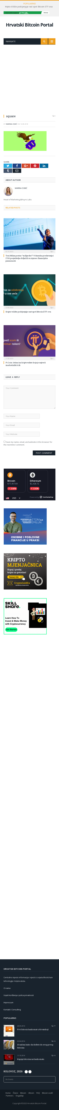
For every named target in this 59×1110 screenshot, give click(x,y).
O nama (7, 988)
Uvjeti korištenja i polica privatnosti (19, 995)
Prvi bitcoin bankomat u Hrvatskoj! (33, 1029)
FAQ (38, 1093)
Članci (15, 1093)
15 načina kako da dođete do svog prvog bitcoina (35, 1046)
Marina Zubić (11, 124)
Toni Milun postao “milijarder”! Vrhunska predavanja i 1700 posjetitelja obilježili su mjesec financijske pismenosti (30, 258)
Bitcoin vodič (47, 1093)
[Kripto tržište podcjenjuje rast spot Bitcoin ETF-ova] (29, 291)
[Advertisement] (29, 76)
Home (8, 1093)
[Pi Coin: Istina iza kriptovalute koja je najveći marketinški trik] (29, 342)
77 (54, 1026)
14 (54, 1055)
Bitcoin (11, 480)
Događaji (19, 1095)
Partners (9, 1095)
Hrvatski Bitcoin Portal (29, 25)
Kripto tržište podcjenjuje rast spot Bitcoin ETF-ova (29, 6)
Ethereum (35, 480)
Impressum (8, 1002)
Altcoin (31, 1093)
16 (54, 1041)
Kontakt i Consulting (12, 1009)
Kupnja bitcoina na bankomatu (30, 1059)
